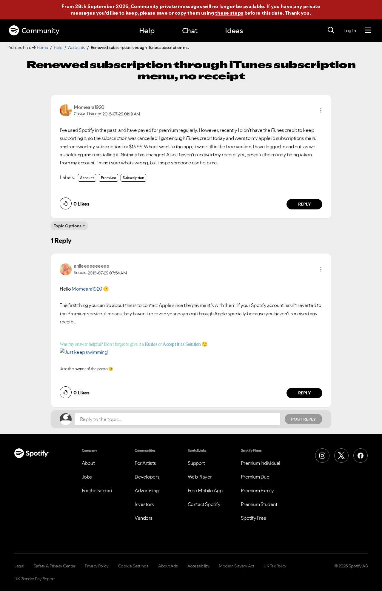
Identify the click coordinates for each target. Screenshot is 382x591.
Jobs (87, 476)
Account (87, 177)
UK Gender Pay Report (34, 578)
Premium (108, 177)
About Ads (168, 566)
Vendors (144, 518)
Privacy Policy (96, 566)
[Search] (331, 30)
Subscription (133, 177)
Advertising (147, 490)
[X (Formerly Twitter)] (341, 455)
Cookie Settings (133, 566)
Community (40, 31)
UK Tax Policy (275, 566)
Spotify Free (254, 518)
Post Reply (303, 419)
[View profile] (66, 110)
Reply (304, 204)
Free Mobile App (205, 490)
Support (196, 463)
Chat (190, 31)
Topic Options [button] (67, 226)
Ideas (234, 31)
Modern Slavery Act (236, 566)
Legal (19, 566)
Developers (147, 476)
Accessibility (198, 566)
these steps (229, 13)
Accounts (76, 47)
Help (147, 31)
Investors (144, 504)
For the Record (97, 490)
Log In (350, 30)
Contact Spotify (204, 504)
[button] (320, 110)
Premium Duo (255, 476)
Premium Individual (260, 463)
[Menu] (368, 30)
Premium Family (257, 490)
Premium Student (259, 504)
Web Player (200, 476)
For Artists (145, 463)
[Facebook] (360, 455)
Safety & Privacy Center (55, 566)
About (88, 463)
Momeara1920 (87, 289)
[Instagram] (322, 455)
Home (42, 47)
